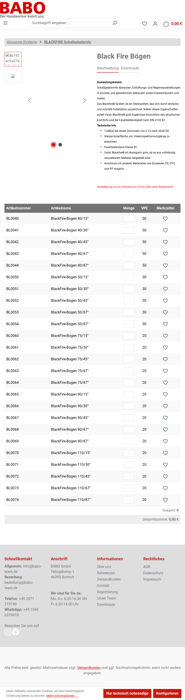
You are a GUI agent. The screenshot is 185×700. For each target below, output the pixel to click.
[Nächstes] (84, 100)
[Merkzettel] (144, 23)
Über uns (104, 567)
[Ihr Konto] (155, 23)
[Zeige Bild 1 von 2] (53, 144)
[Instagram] (8, 631)
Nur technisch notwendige (127, 693)
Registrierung (107, 592)
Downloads (106, 604)
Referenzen (106, 573)
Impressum (152, 579)
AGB (146, 567)
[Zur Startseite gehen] (92, 8)
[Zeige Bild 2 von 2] (60, 144)
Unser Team (106, 598)
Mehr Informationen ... (62, 696)
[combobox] (70, 22)
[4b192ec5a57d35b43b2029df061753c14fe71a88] (57, 100)
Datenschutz (153, 573)
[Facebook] (15, 631)
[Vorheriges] (29, 100)
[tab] (108, 68)
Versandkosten (109, 579)
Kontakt (103, 585)
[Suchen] (114, 22)
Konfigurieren (167, 693)
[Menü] (5, 22)
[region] (46, 100)
